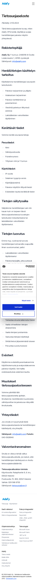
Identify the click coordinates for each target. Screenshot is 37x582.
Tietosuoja (5, 504)
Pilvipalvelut (5, 537)
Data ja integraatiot (25, 512)
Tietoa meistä (6, 554)
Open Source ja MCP (26, 541)
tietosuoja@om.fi (19, 486)
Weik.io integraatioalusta (9, 515)
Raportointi (22, 515)
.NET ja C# (22, 535)
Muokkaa (17, 314)
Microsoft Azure (24, 529)
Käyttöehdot (13, 504)
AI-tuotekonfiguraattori (9, 512)
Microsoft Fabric (24, 532)
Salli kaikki (18, 307)
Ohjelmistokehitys (7, 529)
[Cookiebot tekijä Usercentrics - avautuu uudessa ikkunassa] (26, 266)
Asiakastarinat (6, 563)
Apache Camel (24, 538)
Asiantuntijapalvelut (8, 540)
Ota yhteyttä (6, 566)
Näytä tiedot (26, 300)
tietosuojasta (13, 294)
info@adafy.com (19, 61)
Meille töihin (5, 557)
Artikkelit (4, 560)
